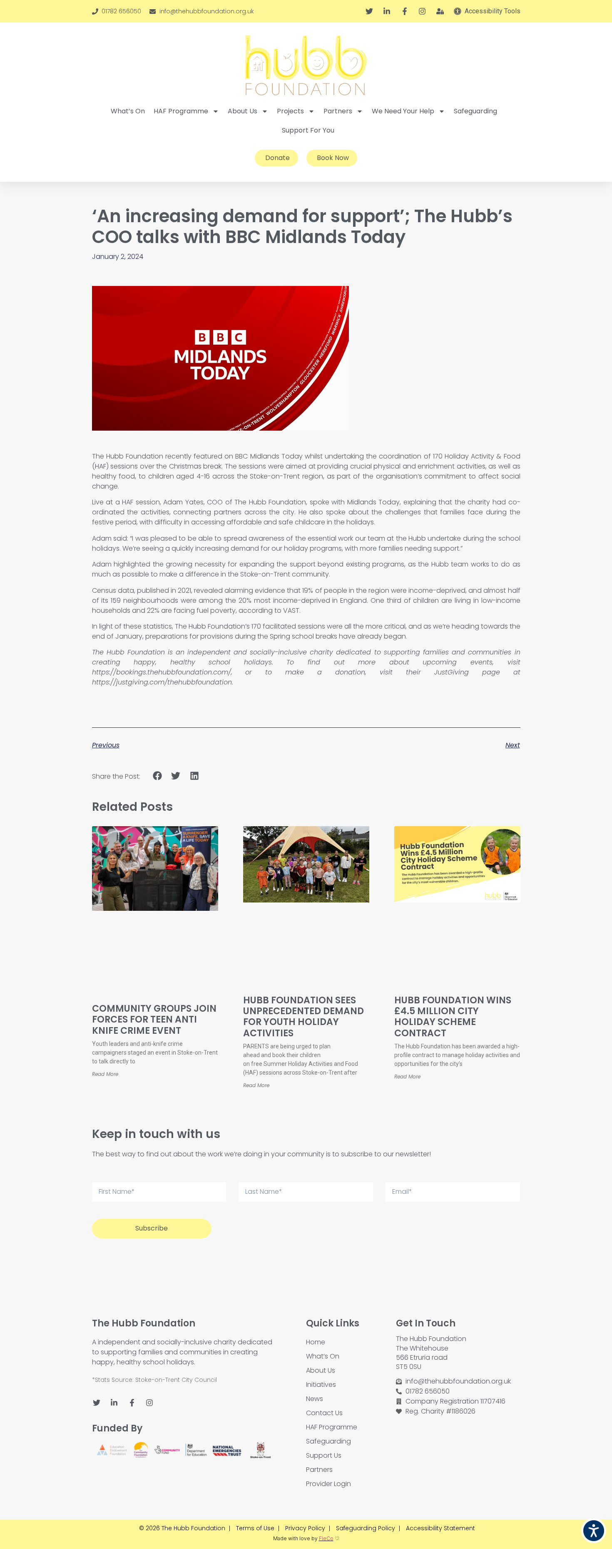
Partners (337, 111)
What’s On (128, 111)
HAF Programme (181, 111)
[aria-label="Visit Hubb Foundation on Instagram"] (423, 11)
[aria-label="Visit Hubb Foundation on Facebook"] (406, 11)
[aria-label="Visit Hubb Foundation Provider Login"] (441, 11)
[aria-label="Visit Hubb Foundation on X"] (370, 11)
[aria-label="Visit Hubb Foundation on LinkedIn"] (388, 11)
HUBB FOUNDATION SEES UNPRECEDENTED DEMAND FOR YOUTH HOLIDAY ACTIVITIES (303, 1017)
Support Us (323, 1455)
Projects (290, 111)
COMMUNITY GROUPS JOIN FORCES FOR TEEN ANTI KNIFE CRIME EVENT (154, 1019)
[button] (157, 776)
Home (315, 1342)
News (314, 1399)
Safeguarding (475, 111)
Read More (105, 1074)
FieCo (326, 1538)
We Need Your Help (403, 111)
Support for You (308, 130)
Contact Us (324, 1413)
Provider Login (328, 1484)
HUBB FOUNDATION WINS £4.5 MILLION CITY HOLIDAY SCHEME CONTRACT (452, 1017)
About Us (242, 111)
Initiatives (321, 1384)
